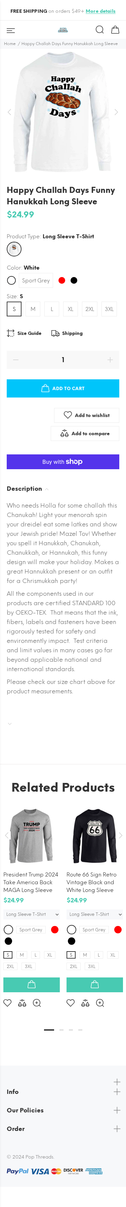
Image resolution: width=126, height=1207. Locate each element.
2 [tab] (61, 1030)
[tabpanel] (31, 902)
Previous (6, 835)
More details (101, 11)
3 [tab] (71, 1030)
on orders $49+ (63, 11)
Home (10, 43)
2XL (89, 309)
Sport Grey (36, 280)
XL (70, 309)
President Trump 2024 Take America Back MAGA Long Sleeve (30, 882)
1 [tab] (49, 1030)
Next (119, 835)
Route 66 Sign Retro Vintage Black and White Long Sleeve (92, 882)
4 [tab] (80, 1030)
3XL (109, 309)
